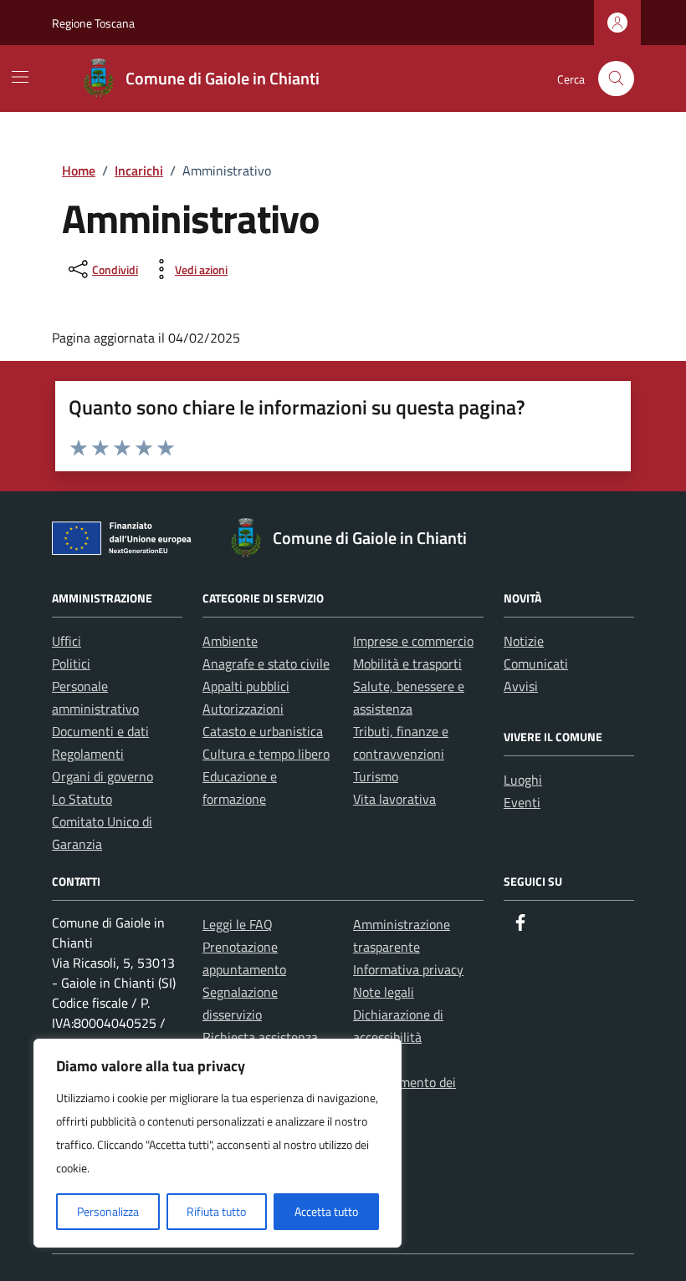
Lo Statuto (82, 799)
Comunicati (536, 663)
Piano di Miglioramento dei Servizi (404, 1082)
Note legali (383, 992)
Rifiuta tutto (216, 1211)
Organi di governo (102, 776)
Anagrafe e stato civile (266, 663)
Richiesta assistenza (260, 1037)
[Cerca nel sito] (616, 79)
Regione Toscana (93, 23)
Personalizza (108, 1211)
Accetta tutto (326, 1211)
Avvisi (521, 686)
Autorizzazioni (243, 709)
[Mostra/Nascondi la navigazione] (20, 77)
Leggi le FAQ (237, 924)
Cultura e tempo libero (266, 754)
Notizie (524, 641)
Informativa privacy (408, 969)
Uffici (66, 641)
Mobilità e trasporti (407, 663)
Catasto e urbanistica (262, 731)
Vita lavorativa (394, 799)
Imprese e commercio (413, 641)
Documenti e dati (100, 731)
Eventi (522, 802)
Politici (71, 663)
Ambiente (230, 641)
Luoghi (523, 780)
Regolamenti (88, 754)
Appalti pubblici (245, 686)
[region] (217, 1143)
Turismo (375, 776)
